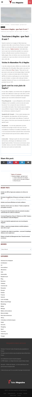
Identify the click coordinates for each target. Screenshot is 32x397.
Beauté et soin (4, 276)
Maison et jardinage (6, 301)
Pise (13, 70)
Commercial (4, 285)
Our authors (19, 393)
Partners (25, 393)
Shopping (3, 327)
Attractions (3, 269)
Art (1, 265)
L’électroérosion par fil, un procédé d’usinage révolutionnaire (15, 370)
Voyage (3, 336)
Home (5, 393)
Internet (3, 297)
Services (3, 324)
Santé (2, 322)
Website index (13, 395)
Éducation (3, 288)
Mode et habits (4, 313)
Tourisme (3, 331)
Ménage (3, 308)
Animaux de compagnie (7, 260)
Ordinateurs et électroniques (8, 320)
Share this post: (17, 180)
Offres (2, 317)
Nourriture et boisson (6, 315)
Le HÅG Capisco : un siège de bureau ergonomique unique (15, 361)
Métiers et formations (6, 311)
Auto (2, 272)
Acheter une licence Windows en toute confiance (13, 202)
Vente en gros (4, 333)
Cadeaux (3, 283)
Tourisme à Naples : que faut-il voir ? (20, 176)
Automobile (4, 274)
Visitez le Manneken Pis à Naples (21, 177)
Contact (19, 395)
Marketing (3, 304)
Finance (3, 294)
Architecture (4, 263)
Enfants (3, 292)
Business (3, 281)
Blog (2, 279)
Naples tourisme (14, 49)
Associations (4, 267)
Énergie (3, 290)
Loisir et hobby (4, 299)
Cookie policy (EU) (11, 393)
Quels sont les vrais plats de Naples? (22, 179)
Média (2, 306)
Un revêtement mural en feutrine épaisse (11, 358)
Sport (2, 329)
